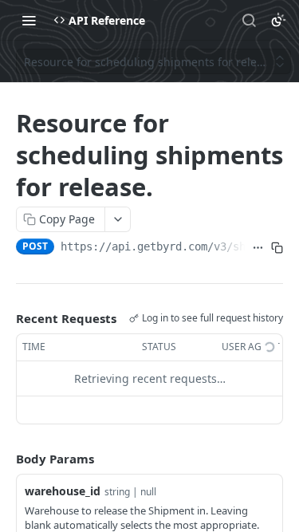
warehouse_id (62, 491)
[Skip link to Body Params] (5, 458)
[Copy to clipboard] (276, 248)
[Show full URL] (257, 248)
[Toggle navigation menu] (28, 20)
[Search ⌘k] (249, 20)
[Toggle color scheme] (278, 20)
